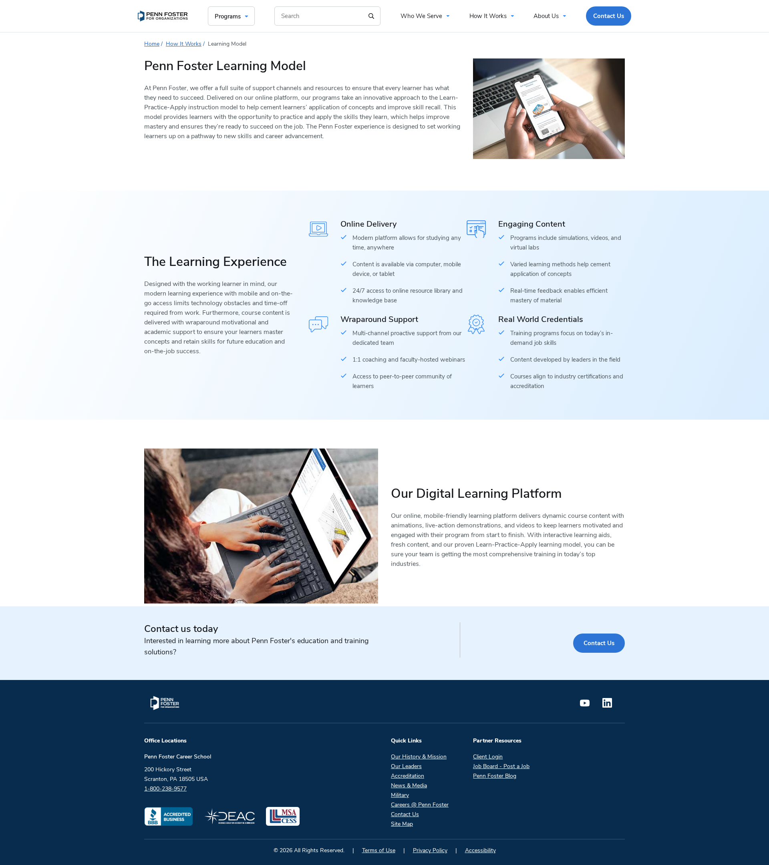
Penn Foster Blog (494, 776)
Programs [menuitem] (228, 16)
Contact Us (599, 643)
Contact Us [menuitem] (608, 16)
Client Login (488, 756)
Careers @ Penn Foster (420, 805)
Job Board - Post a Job (501, 766)
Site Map (402, 824)
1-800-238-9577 (165, 789)
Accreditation (407, 776)
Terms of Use (378, 850)
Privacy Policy (430, 850)
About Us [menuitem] (546, 16)
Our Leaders (406, 766)
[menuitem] (163, 16)
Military (400, 795)
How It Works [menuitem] (488, 16)
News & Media (409, 785)
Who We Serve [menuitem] (421, 16)
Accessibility (480, 850)
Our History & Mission (419, 756)
